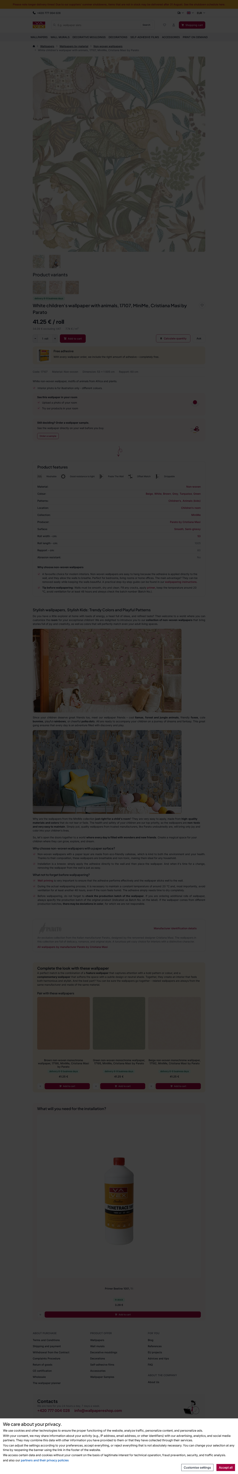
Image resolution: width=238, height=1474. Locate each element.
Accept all (226, 1467)
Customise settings (197, 1467)
